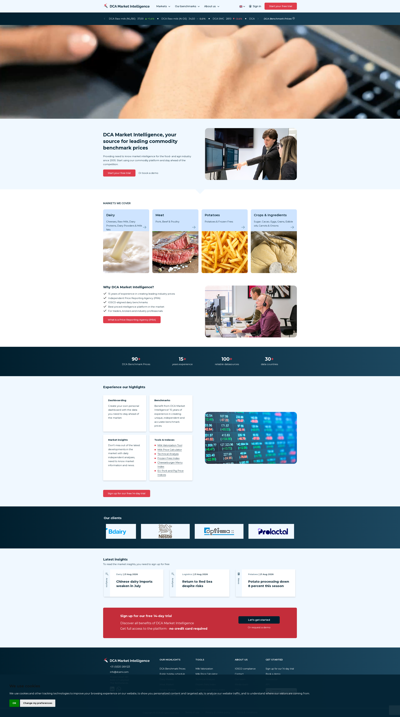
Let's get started (259, 619)
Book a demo (273, 674)
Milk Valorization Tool (170, 445)
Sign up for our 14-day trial (280, 668)
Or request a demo (259, 627)
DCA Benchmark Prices (172, 668)
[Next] (258, 18)
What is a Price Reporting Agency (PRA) (132, 319)
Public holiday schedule (172, 674)
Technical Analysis (168, 453)
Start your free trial (280, 6)
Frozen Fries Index (169, 458)
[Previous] (104, 18)
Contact (239, 674)
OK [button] (14, 703)
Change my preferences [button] (37, 703)
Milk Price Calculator (170, 449)
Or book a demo (148, 173)
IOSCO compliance (245, 668)
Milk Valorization (204, 668)
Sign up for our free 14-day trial (126, 493)
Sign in (257, 6)
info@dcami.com (119, 672)
